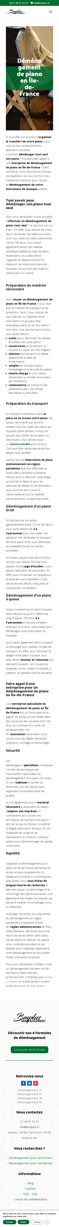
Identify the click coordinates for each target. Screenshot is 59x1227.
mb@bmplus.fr (29, 1127)
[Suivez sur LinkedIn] (29, 1083)
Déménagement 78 (29, 1098)
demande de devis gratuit (29, 986)
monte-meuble (20, 444)
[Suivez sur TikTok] (35, 1083)
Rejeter (23, 1222)
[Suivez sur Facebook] (23, 1083)
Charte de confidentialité (31, 1199)
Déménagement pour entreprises (31, 1163)
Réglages (37, 1222)
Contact (31, 1188)
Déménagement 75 (29, 1090)
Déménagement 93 (29, 1102)
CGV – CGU (31, 1194)
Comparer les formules (29, 1050)
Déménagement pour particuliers (31, 1158)
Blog (31, 1183)
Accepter (9, 1222)
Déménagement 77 (29, 1094)
